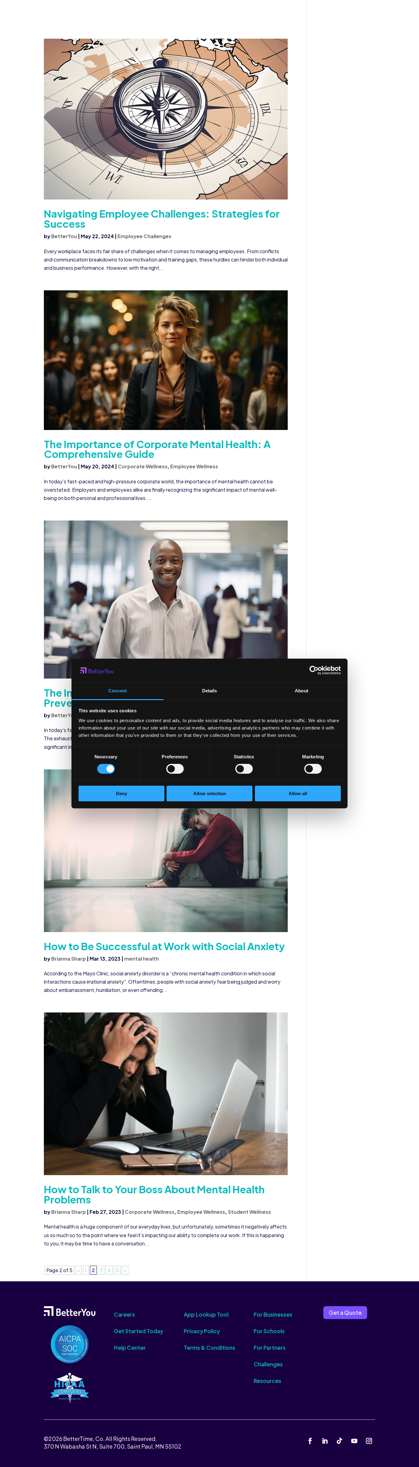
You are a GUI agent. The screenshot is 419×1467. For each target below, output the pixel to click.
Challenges (268, 1364)
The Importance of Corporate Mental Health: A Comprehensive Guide (157, 449)
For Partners (270, 1347)
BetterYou (64, 236)
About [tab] (301, 690)
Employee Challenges (144, 236)
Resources (267, 1380)
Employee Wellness (194, 466)
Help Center (130, 1347)
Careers (124, 1314)
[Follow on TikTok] (339, 1441)
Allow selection (209, 793)
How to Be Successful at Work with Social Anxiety (164, 946)
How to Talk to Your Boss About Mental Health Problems (154, 1194)
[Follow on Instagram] (369, 1441)
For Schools (269, 1330)
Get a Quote (345, 1312)
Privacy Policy (202, 1330)
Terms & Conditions (209, 1347)
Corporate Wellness (142, 466)
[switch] (175, 769)
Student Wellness (249, 1212)
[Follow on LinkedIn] (325, 1441)
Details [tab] (209, 690)
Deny (121, 793)
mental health (141, 958)
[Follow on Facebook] (310, 1441)
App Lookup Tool (206, 1314)
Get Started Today (138, 1330)
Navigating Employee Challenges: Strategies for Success (162, 218)
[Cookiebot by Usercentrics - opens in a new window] (314, 670)
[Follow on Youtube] (354, 1441)
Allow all (298, 793)
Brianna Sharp (68, 958)
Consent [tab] (117, 690)
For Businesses (273, 1314)
